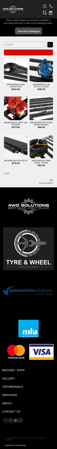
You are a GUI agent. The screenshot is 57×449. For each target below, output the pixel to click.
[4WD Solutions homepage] (22, 9)
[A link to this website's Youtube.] (15, 420)
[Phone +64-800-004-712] (51, 6)
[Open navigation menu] (44, 6)
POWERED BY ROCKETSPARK (15, 445)
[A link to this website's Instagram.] (10, 420)
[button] (44, 12)
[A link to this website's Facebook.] (6, 420)
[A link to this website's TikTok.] (20, 420)
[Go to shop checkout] (51, 12)
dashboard (33, 438)
